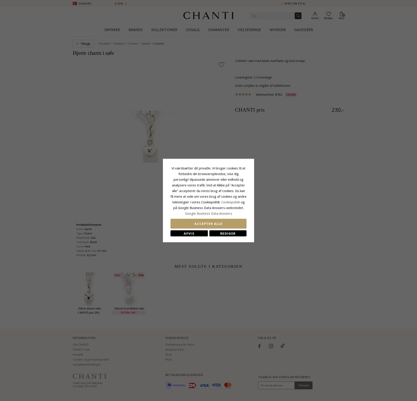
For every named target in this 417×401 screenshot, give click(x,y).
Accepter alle (208, 223)
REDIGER (227, 233)
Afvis (189, 233)
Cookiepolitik (230, 202)
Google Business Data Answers (208, 213)
